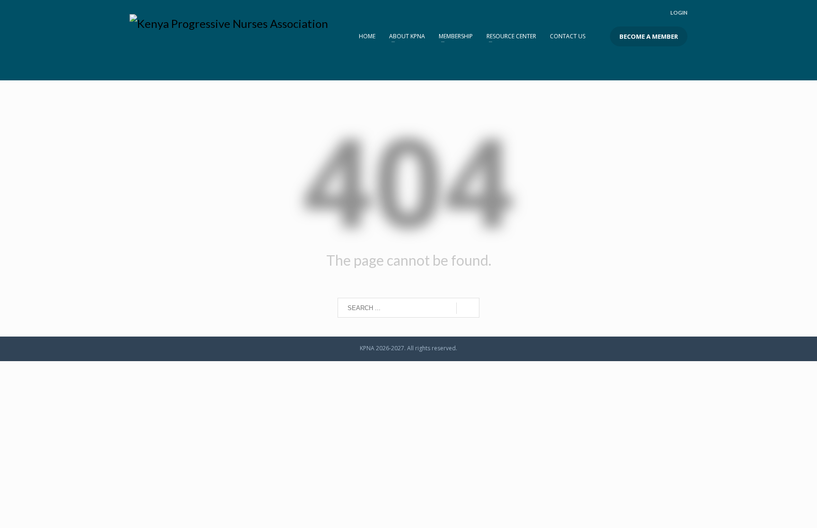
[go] (467, 308)
